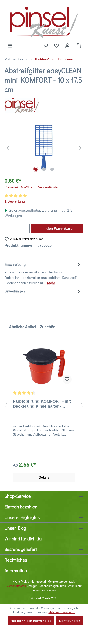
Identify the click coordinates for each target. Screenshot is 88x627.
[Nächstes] (80, 148)
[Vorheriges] (8, 148)
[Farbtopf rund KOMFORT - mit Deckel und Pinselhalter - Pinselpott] (44, 365)
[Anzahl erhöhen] (25, 228)
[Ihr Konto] (67, 45)
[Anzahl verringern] (9, 228)
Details (44, 477)
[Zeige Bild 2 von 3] (44, 169)
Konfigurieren (69, 620)
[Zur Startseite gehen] (44, 21)
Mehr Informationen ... (62, 612)
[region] (44, 147)
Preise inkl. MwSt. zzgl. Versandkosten (32, 187)
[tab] (43, 273)
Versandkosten (16, 586)
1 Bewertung (15, 201)
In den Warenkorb (57, 228)
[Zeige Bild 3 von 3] (52, 169)
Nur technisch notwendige (31, 620)
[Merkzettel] (56, 45)
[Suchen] (45, 45)
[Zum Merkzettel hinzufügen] (67, 379)
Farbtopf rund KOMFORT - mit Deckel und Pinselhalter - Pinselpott (42, 404)
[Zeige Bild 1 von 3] (36, 169)
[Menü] (10, 45)
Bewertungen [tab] (15, 291)
